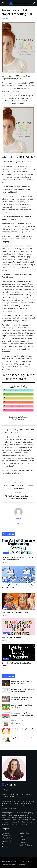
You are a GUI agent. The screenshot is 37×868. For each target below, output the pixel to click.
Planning (5, 847)
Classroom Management (6, 834)
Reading (22, 836)
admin (5, 18)
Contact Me (26, 861)
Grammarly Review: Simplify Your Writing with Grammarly (21, 698)
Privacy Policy (6, 861)
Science (5, 553)
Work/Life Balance (26, 845)
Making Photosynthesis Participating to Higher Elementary (23, 690)
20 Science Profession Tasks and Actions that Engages (21, 682)
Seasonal (23, 842)
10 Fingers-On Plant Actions (11, 638)
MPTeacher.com (21, 864)
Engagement (6, 841)
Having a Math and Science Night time (15, 612)
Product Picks (24, 833)
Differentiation (7, 838)
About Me (17, 861)
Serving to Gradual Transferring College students (21, 738)
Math (3, 844)
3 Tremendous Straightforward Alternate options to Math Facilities (22, 714)
